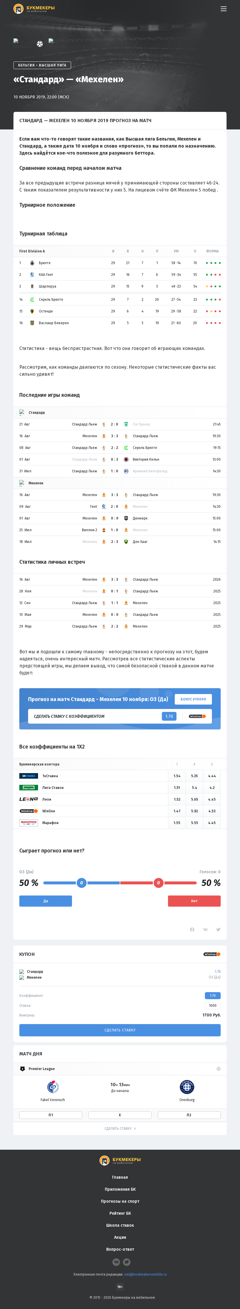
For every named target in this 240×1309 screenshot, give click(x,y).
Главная (120, 1177)
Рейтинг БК (120, 1213)
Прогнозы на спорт (120, 1201)
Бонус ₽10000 (193, 699)
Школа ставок (120, 1225)
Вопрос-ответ (120, 1249)
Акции (120, 1237)
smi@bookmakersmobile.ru (145, 1274)
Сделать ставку (120, 1030)
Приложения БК (120, 1189)
